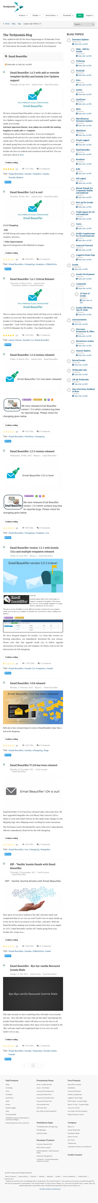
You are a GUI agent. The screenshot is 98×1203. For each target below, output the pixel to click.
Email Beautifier (52, 84)
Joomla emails (50, 1050)
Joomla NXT (8, 1179)
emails (46, 173)
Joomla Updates (16, 177)
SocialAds (80, 70)
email (48, 951)
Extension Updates (20, 285)
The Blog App (41, 1130)
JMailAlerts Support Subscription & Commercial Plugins (17, 1118)
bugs (47, 750)
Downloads (67, 15)
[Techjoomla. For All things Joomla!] (13, 7)
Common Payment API (44, 1144)
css (47, 533)
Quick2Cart (9, 1098)
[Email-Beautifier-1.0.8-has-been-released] (33, 707)
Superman (37, 1050)
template (37, 173)
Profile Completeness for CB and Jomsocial (85, 234)
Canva (79, 224)
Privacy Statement (69, 1176)
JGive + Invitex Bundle (44, 1084)
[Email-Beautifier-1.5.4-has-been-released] (33, 379)
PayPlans (29, 436)
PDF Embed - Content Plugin (77, 1101)
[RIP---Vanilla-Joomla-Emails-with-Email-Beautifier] (33, 894)
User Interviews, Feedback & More (83, 390)
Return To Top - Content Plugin (78, 1104)
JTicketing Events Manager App (47, 1126)
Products (22, 15)
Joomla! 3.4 (28, 340)
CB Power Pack (42, 1108)
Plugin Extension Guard (76, 1114)
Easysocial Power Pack (44, 1101)
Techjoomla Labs (79, 370)
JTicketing (80, 61)
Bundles (36, 15)
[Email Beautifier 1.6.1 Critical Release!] (33, 299)
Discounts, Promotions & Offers (85, 330)
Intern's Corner (73, 1136)
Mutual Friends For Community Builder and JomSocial (84, 190)
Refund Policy (23, 1176)
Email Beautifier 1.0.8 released (27, 683)
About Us (71, 1126)
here (22, 154)
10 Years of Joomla (85, 294)
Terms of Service (10, 1176)
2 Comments (44, 844)
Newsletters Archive (85, 341)
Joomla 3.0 (30, 668)
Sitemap (41, 1176)
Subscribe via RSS (81, 44)
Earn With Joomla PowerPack (46, 1111)
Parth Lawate (41, 769)
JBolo (78, 109)
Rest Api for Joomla (84, 202)
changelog (29, 264)
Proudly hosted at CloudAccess (50, 1189)
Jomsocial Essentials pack (45, 1091)
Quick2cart (80, 99)
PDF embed (81, 178)
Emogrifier (45, 849)
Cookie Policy (82, 1176)
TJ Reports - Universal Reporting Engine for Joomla (47, 1160)
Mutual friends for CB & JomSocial (17, 1123)
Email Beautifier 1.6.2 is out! (26, 192)
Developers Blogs (73, 1133)
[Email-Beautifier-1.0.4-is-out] (33, 791)
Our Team (71, 1140)
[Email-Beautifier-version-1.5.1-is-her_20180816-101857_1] (33, 576)
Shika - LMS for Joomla (82, 50)
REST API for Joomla (44, 1147)
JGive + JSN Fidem (43, 1088)
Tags (19, 24)
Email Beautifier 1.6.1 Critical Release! (32, 279)
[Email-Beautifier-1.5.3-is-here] (33, 475)
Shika (7, 1084)
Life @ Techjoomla (80, 379)
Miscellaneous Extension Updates (84, 119)
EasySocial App (42, 1133)
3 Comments (45, 663)
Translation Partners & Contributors (79, 1146)
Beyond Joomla (78, 360)
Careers (58, 1176)
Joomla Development (85, 274)
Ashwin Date (37, 84)
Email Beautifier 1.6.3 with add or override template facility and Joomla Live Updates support (34, 76)
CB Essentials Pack (43, 1104)
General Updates (83, 350)
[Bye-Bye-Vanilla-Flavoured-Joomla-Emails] (33, 994)
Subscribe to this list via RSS (19, 64)
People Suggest (11, 1108)
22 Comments (45, 946)
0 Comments (44, 168)
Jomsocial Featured (84, 245)
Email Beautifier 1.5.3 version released (32, 451)
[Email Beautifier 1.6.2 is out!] (33, 210)
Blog (80, 15)
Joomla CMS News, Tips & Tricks (84, 308)
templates (41, 668)
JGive (78, 80)
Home (7, 24)
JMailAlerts (81, 130)
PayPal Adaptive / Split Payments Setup (48, 1151)
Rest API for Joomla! (74, 1084)
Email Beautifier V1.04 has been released (33, 765)
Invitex (79, 89)
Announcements (79, 319)
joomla (28, 173)
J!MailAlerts (51, 264)
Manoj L (37, 455)
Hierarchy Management (44, 1156)
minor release (15, 340)
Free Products (51, 15)
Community (81, 284)
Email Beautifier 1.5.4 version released (32, 355)
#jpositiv (50, 1176)
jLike (78, 169)
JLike (7, 1111)
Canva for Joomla (73, 1108)
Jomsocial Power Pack (44, 1094)
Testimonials (72, 1143)
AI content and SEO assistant (77, 1111)
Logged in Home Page (85, 255)
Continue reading (11, 162)
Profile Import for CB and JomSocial (85, 213)
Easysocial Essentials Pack (45, 1098)
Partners (33, 1176)
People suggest (82, 140)
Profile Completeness (75, 1094)
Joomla (75, 264)
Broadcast (80, 159)
